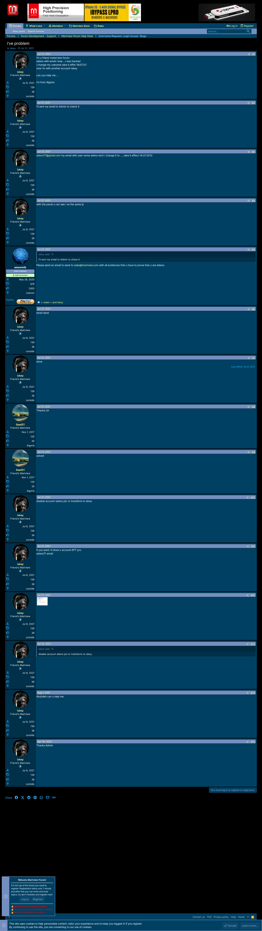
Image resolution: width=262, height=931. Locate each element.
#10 (253, 497)
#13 (253, 644)
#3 (253, 151)
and (52, 302)
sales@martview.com (86, 265)
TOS (209, 916)
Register (38, 899)
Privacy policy (221, 916)
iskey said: (44, 254)
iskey (13, 48)
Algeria (30, 445)
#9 (253, 452)
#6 (253, 309)
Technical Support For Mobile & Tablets (33, 909)
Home (241, 916)
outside (30, 96)
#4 (253, 200)
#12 (253, 595)
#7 (253, 358)
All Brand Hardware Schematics (29, 912)
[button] (44, 26)
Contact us (199, 916)
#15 (253, 741)
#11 (253, 546)
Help (233, 916)
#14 (253, 693)
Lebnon (30, 292)
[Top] (248, 917)
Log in (25, 899)
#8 (253, 406)
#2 (253, 103)
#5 (253, 249)
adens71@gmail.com (48, 155)
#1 (253, 54)
